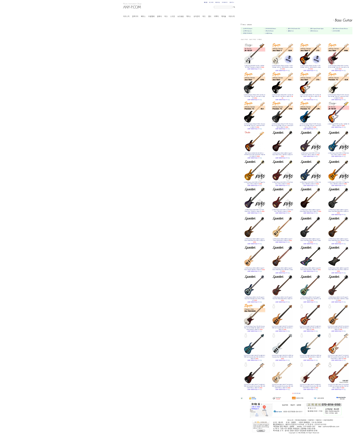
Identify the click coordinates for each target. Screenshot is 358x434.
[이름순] (260, 39)
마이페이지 (224, 2)
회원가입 (217, 2)
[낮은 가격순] (252, 39)
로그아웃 (211, 2)
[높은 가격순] (244, 39)
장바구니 (232, 2)
